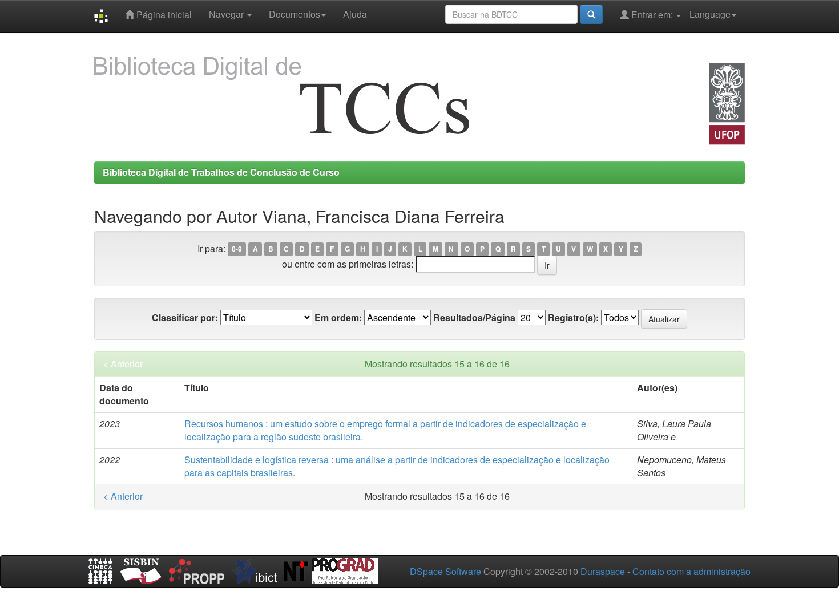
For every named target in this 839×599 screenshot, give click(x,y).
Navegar (227, 14)
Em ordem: (338, 317)
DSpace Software (445, 571)
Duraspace (602, 571)
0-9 (237, 249)
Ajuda (355, 14)
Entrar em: (652, 14)
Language (710, 14)
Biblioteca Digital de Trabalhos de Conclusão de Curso (221, 172)
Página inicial (163, 14)
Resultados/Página (474, 317)
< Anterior (123, 364)
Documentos (294, 14)
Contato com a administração (691, 571)
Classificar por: (185, 317)
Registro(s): (573, 317)
